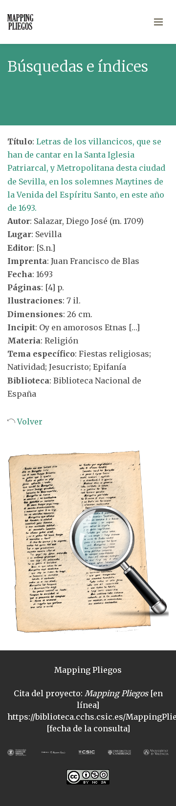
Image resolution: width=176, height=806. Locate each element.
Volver (29, 421)
